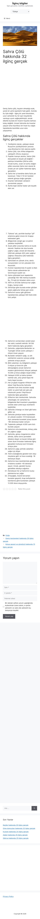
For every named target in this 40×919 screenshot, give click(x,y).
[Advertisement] (20, 87)
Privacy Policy (8, 896)
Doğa (8, 535)
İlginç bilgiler (20, 3)
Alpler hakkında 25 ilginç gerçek (15, 835)
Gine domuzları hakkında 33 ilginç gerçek (19, 828)
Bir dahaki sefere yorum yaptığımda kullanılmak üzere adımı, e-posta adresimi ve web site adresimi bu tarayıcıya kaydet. (19, 606)
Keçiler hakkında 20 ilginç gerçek (15, 825)
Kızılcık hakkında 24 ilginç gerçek (16, 832)
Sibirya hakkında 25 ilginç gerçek (15, 838)
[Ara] (34, 808)
